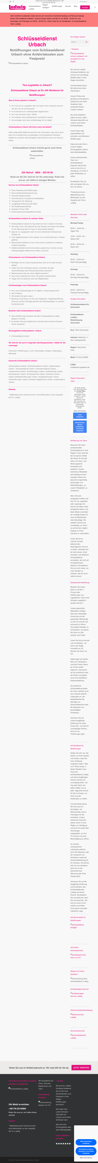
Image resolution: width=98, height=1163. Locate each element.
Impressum (24, 1160)
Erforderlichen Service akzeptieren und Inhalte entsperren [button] (80, 427)
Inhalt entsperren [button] (79, 416)
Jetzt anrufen (81, 1067)
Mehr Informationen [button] (80, 411)
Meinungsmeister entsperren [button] (86, 1142)
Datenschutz (30, 1160)
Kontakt (37, 1160)
